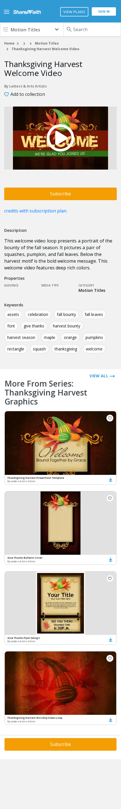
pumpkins (94, 337)
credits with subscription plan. (35, 211)
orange (70, 337)
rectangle (15, 349)
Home (9, 43)
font (11, 326)
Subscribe (60, 194)
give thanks (34, 326)
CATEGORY (86, 285)
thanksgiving (66, 349)
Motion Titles (47, 43)
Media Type (50, 285)
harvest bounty (66, 326)
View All (99, 375)
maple (49, 337)
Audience (11, 285)
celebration (38, 314)
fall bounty (66, 314)
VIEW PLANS (74, 11)
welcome (94, 349)
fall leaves (94, 314)
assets (13, 314)
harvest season (21, 337)
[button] (31, 29)
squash (39, 349)
